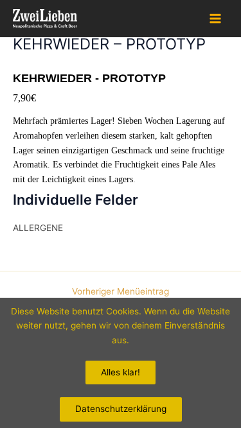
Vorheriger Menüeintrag (120, 291)
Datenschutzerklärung (120, 409)
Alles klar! (120, 372)
